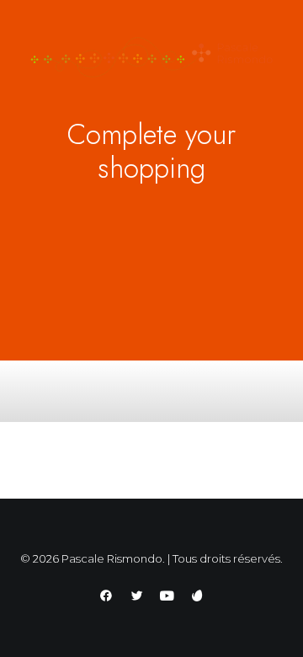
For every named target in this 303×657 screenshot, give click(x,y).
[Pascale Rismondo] (151, 57)
